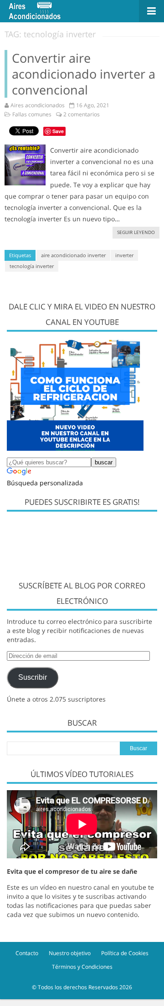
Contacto (26, 953)
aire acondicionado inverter (73, 255)
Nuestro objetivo (70, 953)
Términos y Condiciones (82, 967)
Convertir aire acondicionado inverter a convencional (83, 74)
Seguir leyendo (136, 232)
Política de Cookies (125, 953)
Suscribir (32, 677)
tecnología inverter (32, 266)
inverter (124, 255)
